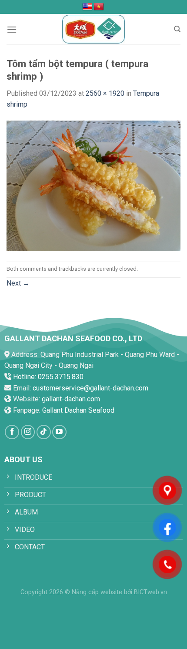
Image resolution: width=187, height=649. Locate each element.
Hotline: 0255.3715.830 (48, 377)
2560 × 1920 (105, 93)
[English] (87, 7)
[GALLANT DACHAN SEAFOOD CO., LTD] (93, 29)
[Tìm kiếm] (177, 29)
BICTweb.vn (150, 592)
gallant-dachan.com (71, 399)
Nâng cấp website (97, 592)
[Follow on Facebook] (12, 432)
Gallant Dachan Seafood (78, 410)
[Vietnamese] (99, 7)
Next (18, 283)
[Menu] (12, 29)
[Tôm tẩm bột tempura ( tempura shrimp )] (93, 185)
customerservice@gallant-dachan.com (90, 388)
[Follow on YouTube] (59, 432)
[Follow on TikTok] (44, 432)
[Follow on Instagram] (28, 432)
